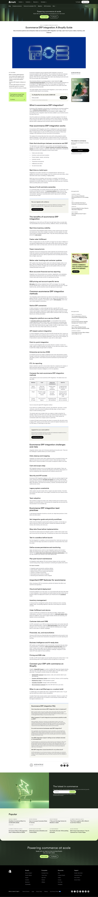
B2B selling (32, 284)
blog (41, 25)
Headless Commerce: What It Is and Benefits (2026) (17, 821)
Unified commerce (75, 325)
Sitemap (46, 891)
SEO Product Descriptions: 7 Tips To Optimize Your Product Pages (79, 831)
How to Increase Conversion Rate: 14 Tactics (38, 821)
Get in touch (85, 2)
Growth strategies (33, 819)
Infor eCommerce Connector (38, 684)
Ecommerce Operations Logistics (51, 25)
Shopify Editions (28, 875)
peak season (38, 234)
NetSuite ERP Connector (37, 674)
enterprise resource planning (40, 109)
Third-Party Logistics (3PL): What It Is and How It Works (79, 821)
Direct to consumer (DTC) (77, 314)
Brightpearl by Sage (36, 680)
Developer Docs (45, 873)
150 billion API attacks (48, 479)
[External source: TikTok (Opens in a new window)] (83, 891)
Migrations (40, 6)
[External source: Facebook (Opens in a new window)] (62, 766)
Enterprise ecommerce (17, 6)
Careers (26, 877)
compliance (63, 594)
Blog (10, 6)
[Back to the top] (10, 871)
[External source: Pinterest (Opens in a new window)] (88, 891)
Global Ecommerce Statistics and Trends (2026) (38, 831)
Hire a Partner (77, 877)
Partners (43, 879)
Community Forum (78, 875)
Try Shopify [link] (63, 97)
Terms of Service (25, 891)
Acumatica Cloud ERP (37, 682)
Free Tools (60, 882)
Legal (33, 891)
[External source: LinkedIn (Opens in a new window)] (67, 766)
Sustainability (28, 884)
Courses (59, 879)
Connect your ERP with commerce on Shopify (17, 87)
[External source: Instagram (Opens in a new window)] (80, 891)
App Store (44, 877)
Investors (27, 879)
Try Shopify (78, 2)
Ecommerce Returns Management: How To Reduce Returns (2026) (18, 831)
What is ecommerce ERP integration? (16, 74)
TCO (72, 201)
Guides (59, 877)
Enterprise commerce (76, 194)
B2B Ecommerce (47, 6)
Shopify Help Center (78, 873)
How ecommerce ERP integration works (16, 76)
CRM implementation (52, 625)
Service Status (77, 879)
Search (86, 6)
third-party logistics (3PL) (61, 614)
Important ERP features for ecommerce (16, 86)
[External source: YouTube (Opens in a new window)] (77, 891)
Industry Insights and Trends (35, 828)
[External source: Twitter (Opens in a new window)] (64, 766)
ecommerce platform (52, 191)
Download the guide (37, 209)
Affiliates (43, 882)
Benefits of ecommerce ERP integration (16, 77)
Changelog (60, 884)
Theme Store (44, 875)
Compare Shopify (61, 875)
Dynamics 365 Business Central (39, 678)
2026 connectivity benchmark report (53, 646)
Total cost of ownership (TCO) (30, 6)
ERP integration (57, 299)
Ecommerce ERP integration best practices (17, 84)
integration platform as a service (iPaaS (40, 320)
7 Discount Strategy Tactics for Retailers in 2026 (58, 821)
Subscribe (80, 150)
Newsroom (27, 882)
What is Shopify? (28, 873)
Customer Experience (54, 828)
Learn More (75, 271)
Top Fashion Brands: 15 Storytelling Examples (59, 831)
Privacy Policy (39, 891)
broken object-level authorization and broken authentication (50, 552)
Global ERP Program (39, 669)
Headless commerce (13, 819)
